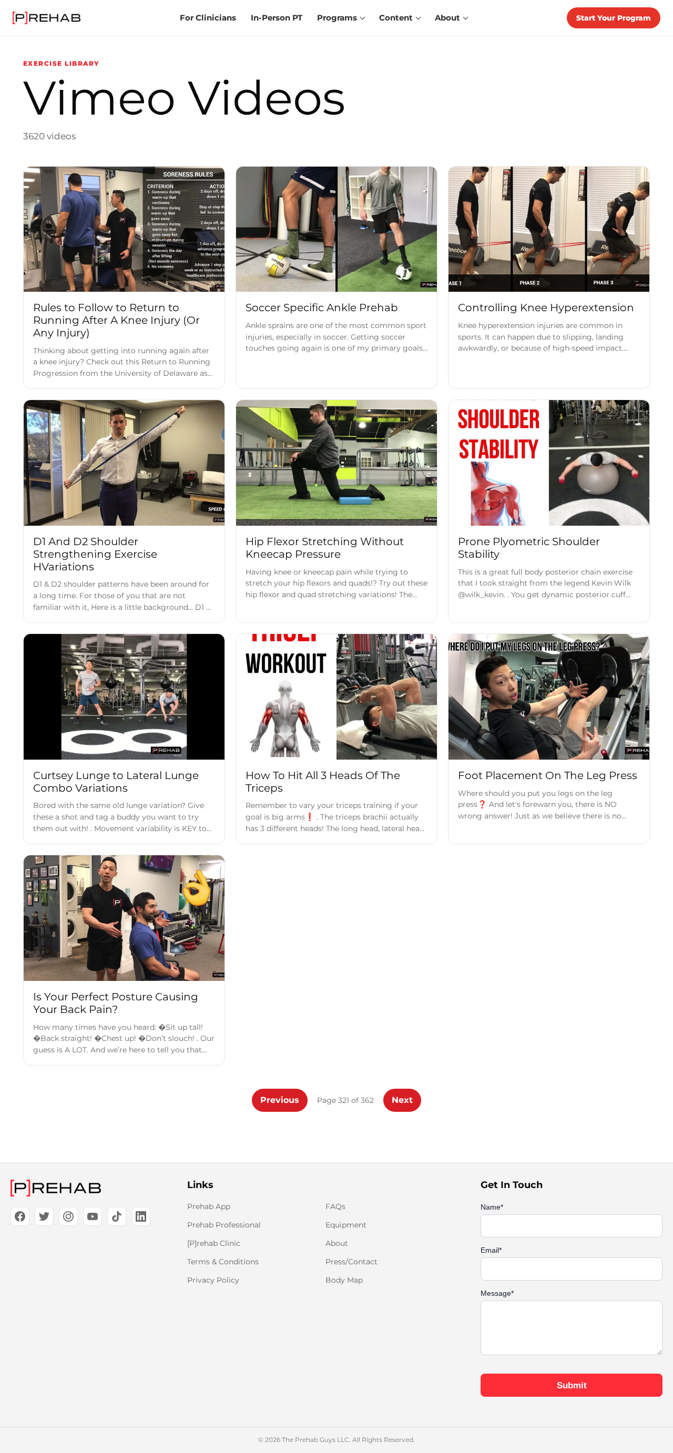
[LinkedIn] (140, 1216)
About (336, 1243)
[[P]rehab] (82, 1188)
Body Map (344, 1280)
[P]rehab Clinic (213, 1243)
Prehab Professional (224, 1225)
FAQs (335, 1206)
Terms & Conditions (223, 1261)
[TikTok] (116, 1216)
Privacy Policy (213, 1280)
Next (402, 1100)
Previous (279, 1100)
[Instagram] (68, 1216)
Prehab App (208, 1206)
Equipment (345, 1225)
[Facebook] (20, 1216)
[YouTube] (92, 1216)
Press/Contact (351, 1261)
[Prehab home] (46, 18)
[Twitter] (44, 1216)
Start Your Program (613, 18)
